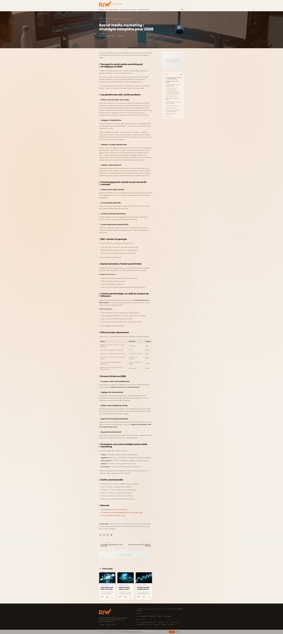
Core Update (163, 624)
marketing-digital (104, 21)
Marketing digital (114, 9)
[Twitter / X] (100, 39)
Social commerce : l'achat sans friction (172, 99)
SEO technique (171, 624)
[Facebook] (107, 39)
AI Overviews (160, 622)
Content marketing (143, 9)
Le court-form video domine (172, 88)
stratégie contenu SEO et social (114, 326)
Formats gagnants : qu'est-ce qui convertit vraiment (173, 85)
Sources (167, 116)
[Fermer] (183, 632)
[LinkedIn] (104, 39)
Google (166, 622)
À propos (101, 624)
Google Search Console (141, 624)
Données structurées (174, 622)
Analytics (134, 9)
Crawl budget (156, 624)
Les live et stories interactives (172, 92)
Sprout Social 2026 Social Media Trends (113, 515)
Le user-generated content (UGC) (173, 93)
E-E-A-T (150, 624)
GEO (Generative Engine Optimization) (148, 622)
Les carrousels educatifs (171, 90)
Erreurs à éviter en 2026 (171, 107)
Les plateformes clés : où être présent (172, 82)
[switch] (182, 10)
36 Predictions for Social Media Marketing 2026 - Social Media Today (122, 512)
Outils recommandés (170, 113)
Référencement (124, 9)
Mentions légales (111, 624)
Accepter (172, 631)
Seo (106, 9)
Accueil (101, 9)
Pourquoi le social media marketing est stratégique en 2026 (173, 78)
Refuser (178, 631)
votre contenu (119, 105)
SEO (104, 208)
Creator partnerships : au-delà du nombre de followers (173, 102)
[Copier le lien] (111, 39)
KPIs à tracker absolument (171, 105)
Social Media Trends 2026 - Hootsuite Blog (114, 509)
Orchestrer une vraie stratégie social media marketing (172, 111)
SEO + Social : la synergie (171, 96)
